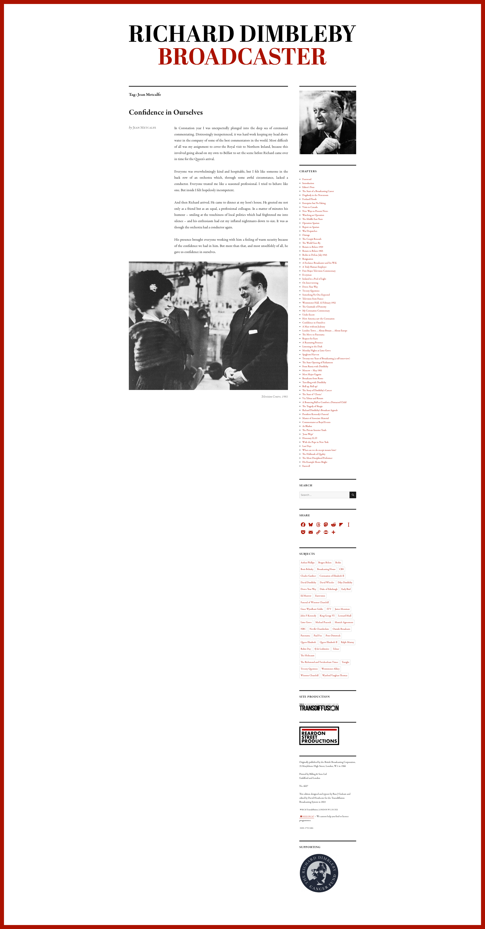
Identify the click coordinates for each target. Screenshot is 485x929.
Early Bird (345, 589)
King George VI (327, 616)
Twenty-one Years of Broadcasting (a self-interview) (326, 358)
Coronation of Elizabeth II (332, 576)
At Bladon (307, 426)
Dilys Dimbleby (345, 582)
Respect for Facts (310, 338)
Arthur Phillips (307, 562)
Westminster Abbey (331, 669)
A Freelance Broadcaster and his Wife (319, 263)
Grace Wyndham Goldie (312, 609)
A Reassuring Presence (312, 342)
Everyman (307, 275)
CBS (341, 569)
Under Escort (308, 315)
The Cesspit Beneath (312, 239)
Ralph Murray (347, 642)
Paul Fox (318, 635)
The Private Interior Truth (314, 430)
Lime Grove (306, 622)
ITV (329, 609)
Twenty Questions (310, 291)
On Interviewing (310, 283)
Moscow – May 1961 (312, 370)
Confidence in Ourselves (166, 112)
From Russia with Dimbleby (315, 366)
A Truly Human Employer (314, 267)
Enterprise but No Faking (313, 203)
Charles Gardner (308, 576)
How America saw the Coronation (318, 319)
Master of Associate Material (315, 418)
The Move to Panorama (313, 334)
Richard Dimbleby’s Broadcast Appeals (320, 410)
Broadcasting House (326, 569)
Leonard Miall (344, 616)
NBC (303, 629)
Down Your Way (310, 287)
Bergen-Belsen (325, 562)
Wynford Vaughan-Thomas (334, 675)
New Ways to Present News (315, 211)
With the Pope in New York (315, 442)
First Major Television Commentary (319, 271)
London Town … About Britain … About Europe (324, 330)
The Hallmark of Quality (313, 454)
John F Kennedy (308, 616)
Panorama (305, 635)
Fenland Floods (309, 199)
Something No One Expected (316, 295)
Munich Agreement (344, 622)
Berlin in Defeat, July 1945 (314, 255)
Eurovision (320, 596)
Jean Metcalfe (144, 127)
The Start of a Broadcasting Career (318, 191)
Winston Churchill (309, 675)
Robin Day (306, 649)
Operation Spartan (310, 223)
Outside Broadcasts (341, 629)
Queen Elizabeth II (328, 642)
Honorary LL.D (309, 438)
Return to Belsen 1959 (312, 247)
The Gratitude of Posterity (314, 307)
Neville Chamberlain (319, 629)
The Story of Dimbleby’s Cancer (317, 390)
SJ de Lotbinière (321, 649)
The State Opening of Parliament (317, 362)
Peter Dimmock (333, 635)
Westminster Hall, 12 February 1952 (319, 303)
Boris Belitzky (307, 569)
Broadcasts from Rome (312, 378)
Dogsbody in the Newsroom (315, 195)
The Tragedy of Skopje (312, 406)
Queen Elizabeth (308, 642)
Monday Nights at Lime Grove (316, 350)
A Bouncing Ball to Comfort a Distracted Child (324, 402)
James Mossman (342, 609)
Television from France (312, 299)
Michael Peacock (323, 622)
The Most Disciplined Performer (317, 458)
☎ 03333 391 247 (307, 816)
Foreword (306, 179)
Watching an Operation (313, 215)
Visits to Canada (310, 207)
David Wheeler (327, 582)
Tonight (345, 662)
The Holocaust (307, 655)
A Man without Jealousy (313, 327)
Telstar (336, 649)
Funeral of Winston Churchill (315, 602)
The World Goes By (311, 243)
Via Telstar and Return (312, 398)
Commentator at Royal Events (316, 422)
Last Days (306, 446)
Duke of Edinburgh (329, 589)
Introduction (308, 183)
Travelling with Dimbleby (314, 382)
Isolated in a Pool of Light (314, 279)
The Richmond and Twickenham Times (319, 662)
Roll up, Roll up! (310, 386)
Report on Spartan (310, 227)
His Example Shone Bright (314, 462)
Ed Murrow (306, 596)
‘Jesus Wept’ (307, 434)
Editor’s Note (308, 187)
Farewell (306, 466)
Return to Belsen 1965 (312, 251)
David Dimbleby (308, 582)
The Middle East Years (312, 219)
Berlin (338, 562)
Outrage (306, 235)
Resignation (307, 259)
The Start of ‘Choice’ (312, 394)
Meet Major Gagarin (311, 374)
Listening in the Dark (312, 346)
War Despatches (309, 231)
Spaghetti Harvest (310, 354)
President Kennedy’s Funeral (315, 414)
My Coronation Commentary (316, 311)
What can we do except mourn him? (319, 450)
